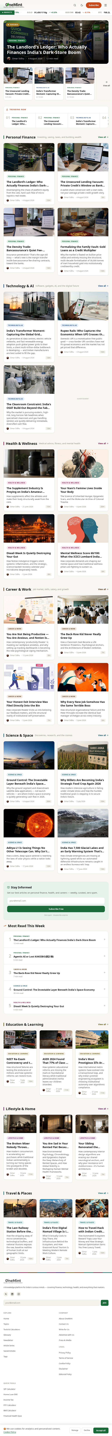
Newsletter (8, 1340)
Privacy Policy (65, 1352)
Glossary (7, 1335)
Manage (75, 1430)
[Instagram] (18, 1294)
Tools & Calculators (12, 1329)
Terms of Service (66, 1358)
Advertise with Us (66, 1335)
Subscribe (94, 5)
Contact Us (64, 1324)
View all (102, 137)
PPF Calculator (10, 1405)
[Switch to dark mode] (82, 5)
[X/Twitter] (6, 1294)
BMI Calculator (10, 1410)
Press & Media (65, 1340)
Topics (6, 1324)
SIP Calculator (9, 1389)
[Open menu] (105, 5)
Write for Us (64, 1329)
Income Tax (8, 1399)
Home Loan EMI (11, 1394)
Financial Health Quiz (13, 1416)
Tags (5, 1356)
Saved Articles (9, 1351)
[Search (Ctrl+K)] (75, 5)
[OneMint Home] (14, 5)
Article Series (9, 1345)
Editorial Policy (65, 1374)
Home (6, 1318)
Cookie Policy (64, 1363)
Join (104, 1302)
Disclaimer (63, 1368)
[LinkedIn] (12, 1294)
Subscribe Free (56, 909)
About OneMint (65, 1318)
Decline (87, 1430)
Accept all (101, 1430)
